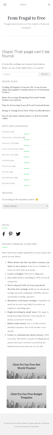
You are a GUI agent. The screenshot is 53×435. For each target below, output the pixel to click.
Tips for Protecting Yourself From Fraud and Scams (25, 105)
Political (7, 166)
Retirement (8, 178)
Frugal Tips (8, 143)
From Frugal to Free (26, 18)
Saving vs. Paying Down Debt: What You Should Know (26, 110)
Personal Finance (11, 137)
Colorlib (17, 426)
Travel (5, 172)
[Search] (49, 5)
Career (6, 160)
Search (44, 74)
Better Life (8, 155)
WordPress (35, 426)
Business (6, 183)
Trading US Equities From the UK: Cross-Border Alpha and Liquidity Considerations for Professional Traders (25, 89)
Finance (6, 132)
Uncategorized (10, 149)
